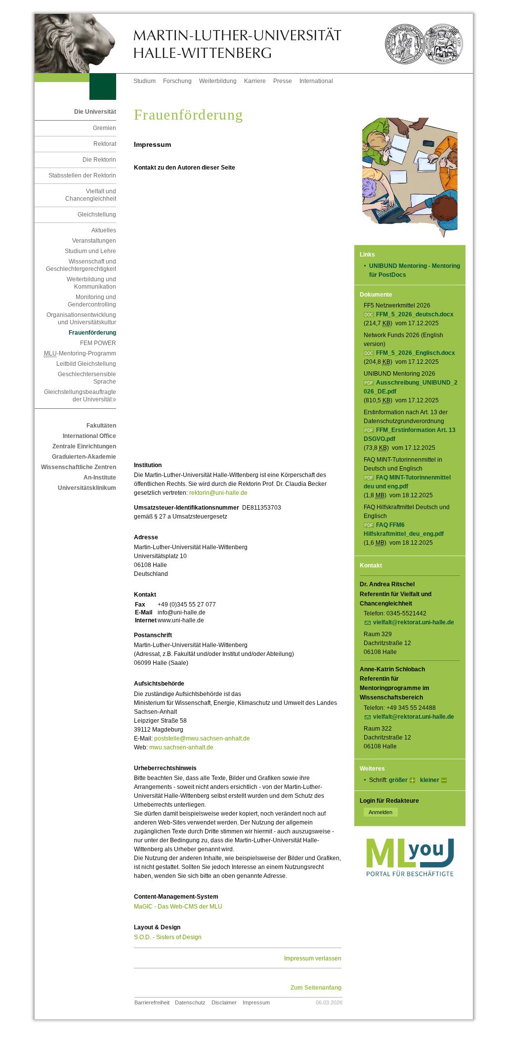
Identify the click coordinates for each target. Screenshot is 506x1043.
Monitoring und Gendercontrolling (92, 301)
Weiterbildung (218, 81)
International (316, 81)
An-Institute (100, 477)
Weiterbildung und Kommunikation (91, 283)
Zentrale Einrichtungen (84, 446)
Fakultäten (101, 425)
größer (398, 780)
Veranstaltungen (94, 240)
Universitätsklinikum (87, 487)
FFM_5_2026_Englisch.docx (415, 352)
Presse (282, 81)
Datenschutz (190, 1002)
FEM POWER (98, 343)
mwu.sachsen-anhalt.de (181, 747)
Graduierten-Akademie (84, 456)
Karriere (255, 81)
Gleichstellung (97, 214)
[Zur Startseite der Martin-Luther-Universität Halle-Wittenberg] (84, 43)
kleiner (429, 780)
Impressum (256, 1002)
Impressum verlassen (312, 958)
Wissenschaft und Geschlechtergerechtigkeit (81, 265)
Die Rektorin (99, 159)
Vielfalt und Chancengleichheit (90, 195)
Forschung (177, 81)
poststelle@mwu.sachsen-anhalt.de (202, 738)
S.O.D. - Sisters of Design (168, 937)
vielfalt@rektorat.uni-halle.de (413, 622)
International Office (89, 436)
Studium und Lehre (90, 251)
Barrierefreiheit (151, 1002)
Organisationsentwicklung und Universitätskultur (81, 318)
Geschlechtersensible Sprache (87, 378)
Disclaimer (224, 1002)
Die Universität (95, 111)
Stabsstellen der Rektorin (82, 175)
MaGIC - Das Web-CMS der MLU (178, 906)
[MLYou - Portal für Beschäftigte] (409, 886)
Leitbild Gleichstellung (86, 363)
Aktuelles (103, 230)
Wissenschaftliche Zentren (78, 467)
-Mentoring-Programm (80, 353)
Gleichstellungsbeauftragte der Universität (80, 396)
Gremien (104, 128)
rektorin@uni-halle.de (218, 492)
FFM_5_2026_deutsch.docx (415, 314)
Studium (144, 81)
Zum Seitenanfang (316, 987)
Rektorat (104, 143)
